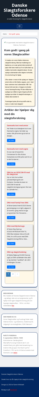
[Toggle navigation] (19, 26)
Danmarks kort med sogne (17, 149)
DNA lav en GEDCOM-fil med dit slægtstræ (18, 173)
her (13, 306)
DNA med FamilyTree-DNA (17, 203)
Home (5, 34)
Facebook (13, 390)
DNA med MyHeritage (16, 226)
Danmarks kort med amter (17, 125)
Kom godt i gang (14, 34)
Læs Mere (11, 140)
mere (15, 353)
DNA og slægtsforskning (16, 252)
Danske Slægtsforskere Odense (19, 10)
